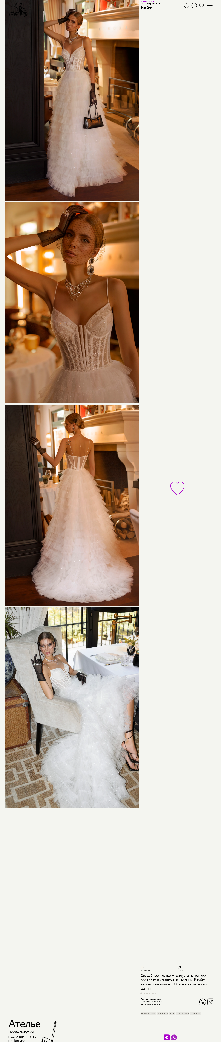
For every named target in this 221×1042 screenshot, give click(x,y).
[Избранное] (186, 5)
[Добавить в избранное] (177, 488)
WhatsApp (202, 1001)
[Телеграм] (167, 1037)
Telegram (210, 1001)
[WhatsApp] (174, 1037)
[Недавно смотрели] (194, 5)
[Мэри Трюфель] (18, 10)
